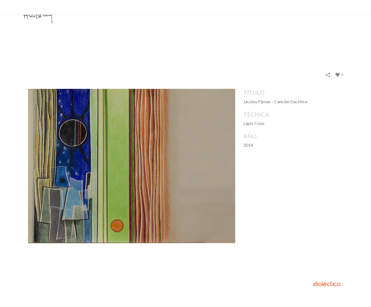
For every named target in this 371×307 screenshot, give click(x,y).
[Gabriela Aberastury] (38, 17)
